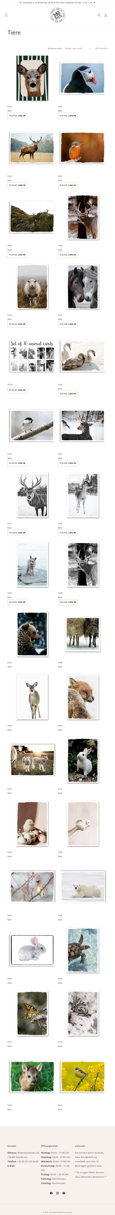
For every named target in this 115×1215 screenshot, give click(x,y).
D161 (60, 176)
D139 (60, 852)
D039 (9, 979)
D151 (9, 523)
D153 (9, 454)
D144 (9, 726)
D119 (60, 1042)
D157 (60, 315)
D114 (60, 1105)
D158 (9, 315)
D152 (60, 454)
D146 (60, 662)
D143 (60, 726)
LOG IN (21, 115)
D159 (60, 245)
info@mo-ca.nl (24, 1165)
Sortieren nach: (55, 48)
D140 (9, 852)
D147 (9, 662)
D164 (9, 106)
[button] (6, 15)
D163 (60, 106)
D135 (60, 979)
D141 (60, 789)
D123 (9, 1042)
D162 (9, 176)
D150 (60, 523)
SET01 (10, 384)
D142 (9, 789)
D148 (60, 593)
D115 (9, 1105)
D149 (9, 593)
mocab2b (52, 1212)
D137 (9, 915)
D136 (60, 915)
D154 (60, 384)
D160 (9, 245)
